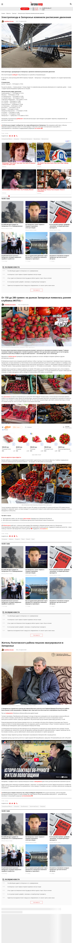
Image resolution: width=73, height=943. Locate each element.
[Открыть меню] (2, 4)
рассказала (7, 396)
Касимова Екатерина (10, 304)
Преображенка (24, 806)
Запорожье (16, 139)
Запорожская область (7, 139)
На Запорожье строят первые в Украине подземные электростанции (34, 226)
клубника (11, 539)
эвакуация (42, 806)
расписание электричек (26, 139)
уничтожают (27, 518)
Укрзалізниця (37, 139)
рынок (23, 539)
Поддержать (24, 8)
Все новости (36, 290)
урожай (28, 539)
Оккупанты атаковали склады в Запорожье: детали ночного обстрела (59, 257)
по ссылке (38, 128)
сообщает (15, 75)
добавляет (19, 118)
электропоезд (45, 139)
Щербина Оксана (9, 21)
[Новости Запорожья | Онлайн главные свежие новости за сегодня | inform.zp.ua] (36, 4)
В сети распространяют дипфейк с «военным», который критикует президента (60, 226)
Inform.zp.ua (12, 356)
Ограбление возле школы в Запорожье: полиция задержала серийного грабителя (11, 257)
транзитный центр (34, 806)
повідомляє (9, 713)
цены (33, 539)
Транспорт (14, 13)
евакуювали (38, 781)
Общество (8, 13)
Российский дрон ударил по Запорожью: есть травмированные (12, 225)
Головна (3, 13)
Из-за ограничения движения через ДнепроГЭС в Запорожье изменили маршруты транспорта (36, 257)
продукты (17, 539)
